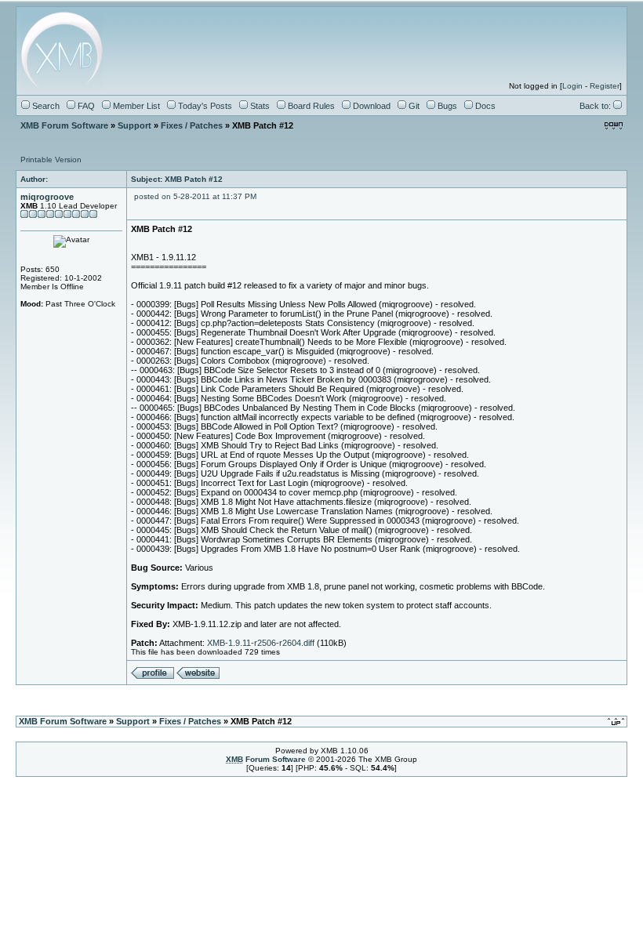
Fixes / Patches (192, 125)
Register (604, 86)
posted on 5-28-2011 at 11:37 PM (195, 196)
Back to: (596, 106)
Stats (259, 106)
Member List (135, 106)
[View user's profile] (152, 676)
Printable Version (51, 159)
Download (371, 106)
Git (413, 106)
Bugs (446, 106)
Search (45, 106)
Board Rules (310, 106)
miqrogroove (47, 196)
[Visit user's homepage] (198, 676)
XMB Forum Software (64, 125)
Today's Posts (204, 106)
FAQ (85, 106)
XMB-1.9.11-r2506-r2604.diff (260, 643)
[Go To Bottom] (614, 126)
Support (134, 125)
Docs (484, 106)
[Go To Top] (617, 722)
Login (572, 86)
